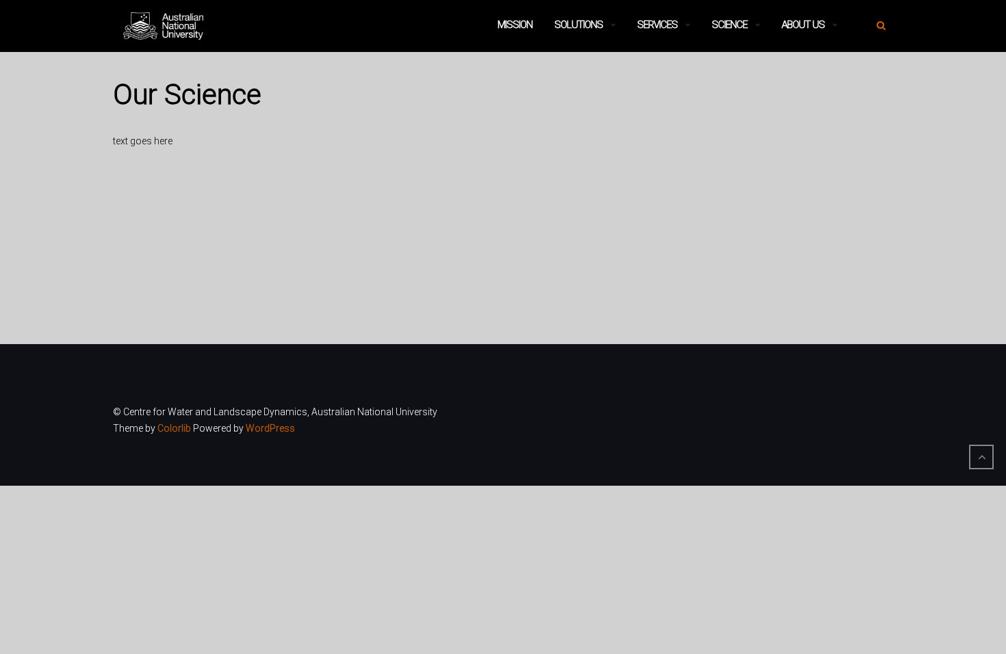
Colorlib (174, 428)
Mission (515, 24)
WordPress (270, 428)
